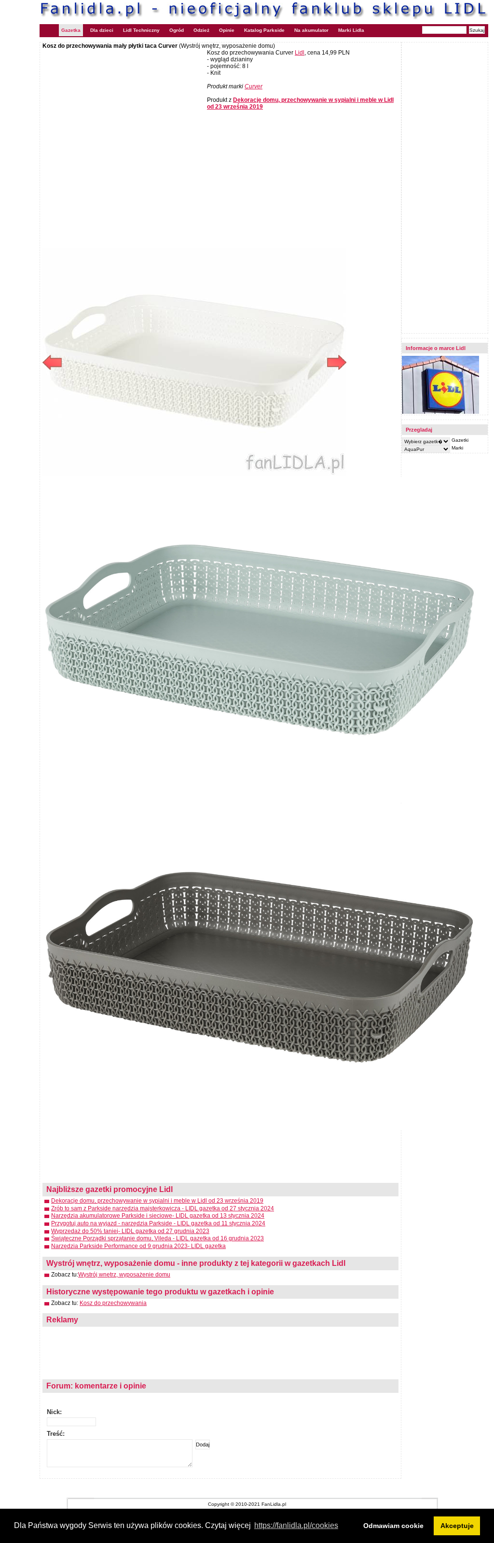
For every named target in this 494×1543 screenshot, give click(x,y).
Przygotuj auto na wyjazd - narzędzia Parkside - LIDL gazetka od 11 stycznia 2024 (158, 1223)
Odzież (201, 30)
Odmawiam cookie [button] (393, 1525)
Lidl (299, 52)
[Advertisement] (123, 119)
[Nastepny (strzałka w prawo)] (270, 362)
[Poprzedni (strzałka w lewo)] (118, 362)
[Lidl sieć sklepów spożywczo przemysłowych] (440, 412)
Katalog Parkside (264, 30)
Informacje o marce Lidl (436, 348)
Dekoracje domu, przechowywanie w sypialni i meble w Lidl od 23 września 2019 (157, 1200)
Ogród (176, 30)
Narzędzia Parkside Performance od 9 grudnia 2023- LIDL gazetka (138, 1246)
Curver (253, 86)
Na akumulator (311, 30)
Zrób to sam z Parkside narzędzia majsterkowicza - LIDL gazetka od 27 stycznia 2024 (162, 1208)
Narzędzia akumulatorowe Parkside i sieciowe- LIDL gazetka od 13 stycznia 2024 (157, 1215)
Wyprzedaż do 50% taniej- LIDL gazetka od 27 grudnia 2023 (130, 1231)
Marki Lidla (351, 30)
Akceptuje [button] (457, 1525)
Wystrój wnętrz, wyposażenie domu (124, 1274)
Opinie (226, 30)
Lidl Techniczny (141, 30)
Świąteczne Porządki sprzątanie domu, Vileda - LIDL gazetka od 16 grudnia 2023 (157, 1238)
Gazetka (71, 30)
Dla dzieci (101, 30)
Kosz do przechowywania (113, 1303)
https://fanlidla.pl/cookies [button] (296, 1525)
